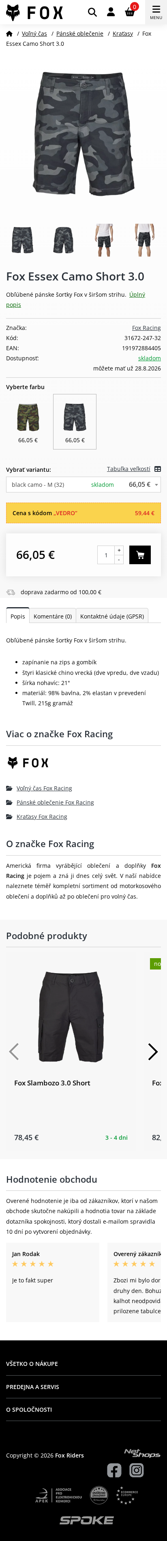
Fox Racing (146, 328)
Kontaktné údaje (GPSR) (112, 616)
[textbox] (83, 484)
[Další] (153, 1052)
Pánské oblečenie (79, 33)
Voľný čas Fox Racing (44, 788)
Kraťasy (123, 33)
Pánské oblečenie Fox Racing (55, 802)
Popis (18, 616)
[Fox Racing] (83, 766)
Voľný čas (34, 33)
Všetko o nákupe (32, 1364)
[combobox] (83, 484)
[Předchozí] (14, 1052)
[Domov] (9, 33)
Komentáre (53, 616)
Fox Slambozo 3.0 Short (52, 1082)
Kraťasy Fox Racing (42, 816)
